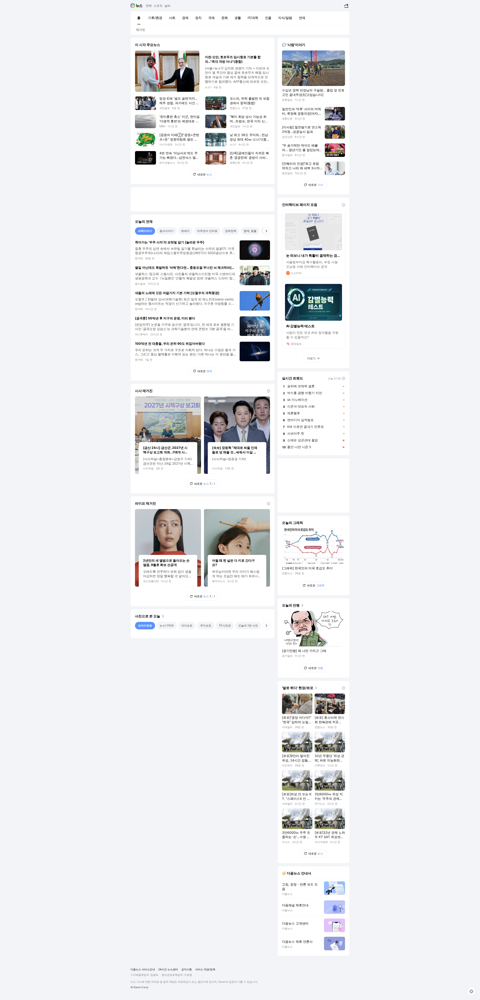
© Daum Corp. (139, 987)
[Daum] (133, 5)
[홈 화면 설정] (471, 991)
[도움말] (268, 391)
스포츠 (158, 6)
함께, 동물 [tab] (250, 231)
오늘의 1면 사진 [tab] (248, 625)
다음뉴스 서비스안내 (142, 969)
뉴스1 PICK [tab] (167, 625)
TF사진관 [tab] (225, 625)
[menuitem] (139, 18)
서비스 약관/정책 (205, 969)
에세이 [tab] (185, 231)
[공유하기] (346, 5)
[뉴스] (139, 5)
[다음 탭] (266, 231)
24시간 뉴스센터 (168, 969)
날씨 (167, 6)
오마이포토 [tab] (145, 625)
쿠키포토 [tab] (205, 625)
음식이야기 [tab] (167, 231)
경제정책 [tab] (230, 231)
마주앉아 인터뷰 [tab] (207, 231)
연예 (149, 6)
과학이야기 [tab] (145, 231)
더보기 (311, 358)
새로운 (204, 174)
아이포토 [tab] (187, 625)
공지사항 (186, 969)
